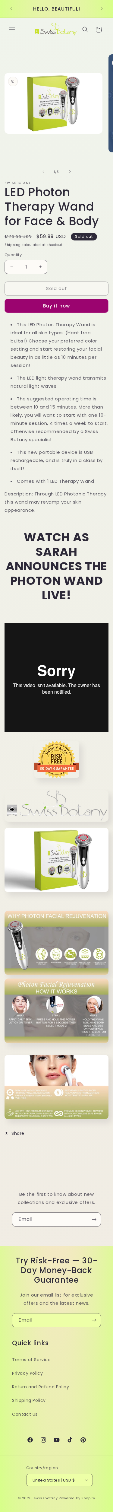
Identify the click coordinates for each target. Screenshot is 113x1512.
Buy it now (56, 306)
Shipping (13, 245)
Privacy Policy (27, 1373)
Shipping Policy (29, 1400)
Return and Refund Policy (40, 1387)
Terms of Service (31, 1360)
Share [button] (17, 1133)
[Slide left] (43, 171)
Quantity (13, 255)
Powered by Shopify (77, 1498)
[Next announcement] (101, 8)
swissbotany (46, 1498)
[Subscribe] (94, 1219)
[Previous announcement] (11, 8)
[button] (12, 29)
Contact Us (25, 1414)
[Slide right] (70, 171)
